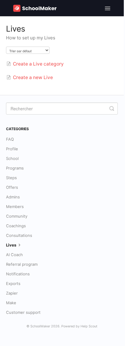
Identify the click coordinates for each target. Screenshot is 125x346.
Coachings (16, 225)
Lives (11, 245)
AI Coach (14, 254)
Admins (13, 196)
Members (15, 206)
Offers (12, 187)
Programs (15, 168)
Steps (11, 177)
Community (16, 216)
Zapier (12, 293)
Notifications (18, 273)
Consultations (19, 235)
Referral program (22, 264)
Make (11, 302)
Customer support (23, 312)
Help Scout (89, 326)
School (12, 158)
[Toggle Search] (111, 109)
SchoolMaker (40, 326)
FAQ (10, 139)
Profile (12, 148)
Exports (13, 283)
